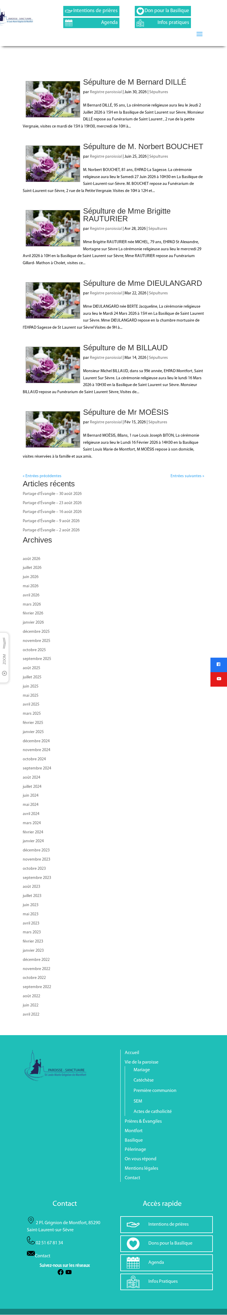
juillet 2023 (32, 896)
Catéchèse (144, 1080)
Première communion (155, 1090)
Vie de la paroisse (141, 1062)
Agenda (109, 22)
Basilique (134, 1140)
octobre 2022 (34, 978)
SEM (138, 1101)
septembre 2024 (37, 768)
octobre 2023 (34, 869)
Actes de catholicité (153, 1111)
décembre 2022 (36, 960)
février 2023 (33, 941)
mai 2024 (30, 805)
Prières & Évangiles (143, 1121)
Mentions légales (141, 1168)
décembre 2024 (36, 741)
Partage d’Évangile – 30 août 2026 (52, 494)
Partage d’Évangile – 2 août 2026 (51, 530)
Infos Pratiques (163, 1281)
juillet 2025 (32, 677)
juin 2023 (30, 905)
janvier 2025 (33, 732)
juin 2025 (30, 686)
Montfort (133, 1131)
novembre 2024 (36, 750)
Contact (132, 1178)
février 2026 (33, 613)
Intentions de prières (95, 10)
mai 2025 (30, 695)
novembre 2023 (36, 859)
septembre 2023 (37, 878)
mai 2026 (30, 586)
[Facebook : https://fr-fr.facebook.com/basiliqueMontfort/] (60, 1274)
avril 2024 (31, 814)
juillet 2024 (32, 787)
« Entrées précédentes (42, 476)
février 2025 (33, 723)
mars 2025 (32, 713)
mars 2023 (32, 932)
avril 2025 (31, 704)
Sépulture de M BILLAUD (125, 347)
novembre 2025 (36, 641)
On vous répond (140, 1159)
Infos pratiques (173, 22)
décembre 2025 (36, 632)
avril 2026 (31, 595)
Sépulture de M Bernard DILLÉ (134, 82)
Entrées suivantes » (187, 476)
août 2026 (31, 559)
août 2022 (31, 996)
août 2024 (31, 777)
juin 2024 (30, 795)
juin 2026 (30, 577)
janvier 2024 (33, 841)
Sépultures (158, 92)
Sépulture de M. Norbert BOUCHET (143, 146)
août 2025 (31, 668)
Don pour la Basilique (167, 10)
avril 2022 (31, 1014)
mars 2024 (32, 823)
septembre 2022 (37, 987)
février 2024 (33, 832)
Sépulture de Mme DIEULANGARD (142, 283)
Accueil (132, 1053)
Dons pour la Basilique (170, 1243)
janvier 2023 (33, 950)
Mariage (142, 1070)
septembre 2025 (37, 659)
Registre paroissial (106, 92)
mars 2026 (32, 604)
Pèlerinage (135, 1149)
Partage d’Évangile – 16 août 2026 (52, 512)
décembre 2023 (36, 850)
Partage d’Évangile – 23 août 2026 (52, 503)
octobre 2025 (34, 650)
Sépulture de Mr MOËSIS (125, 412)
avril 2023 (31, 923)
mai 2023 (30, 914)
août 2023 (31, 887)
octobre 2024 (34, 759)
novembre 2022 (36, 969)
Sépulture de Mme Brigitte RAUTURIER (127, 214)
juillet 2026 (32, 568)
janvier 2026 (33, 622)
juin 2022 (30, 1005)
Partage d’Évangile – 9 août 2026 (51, 521)
